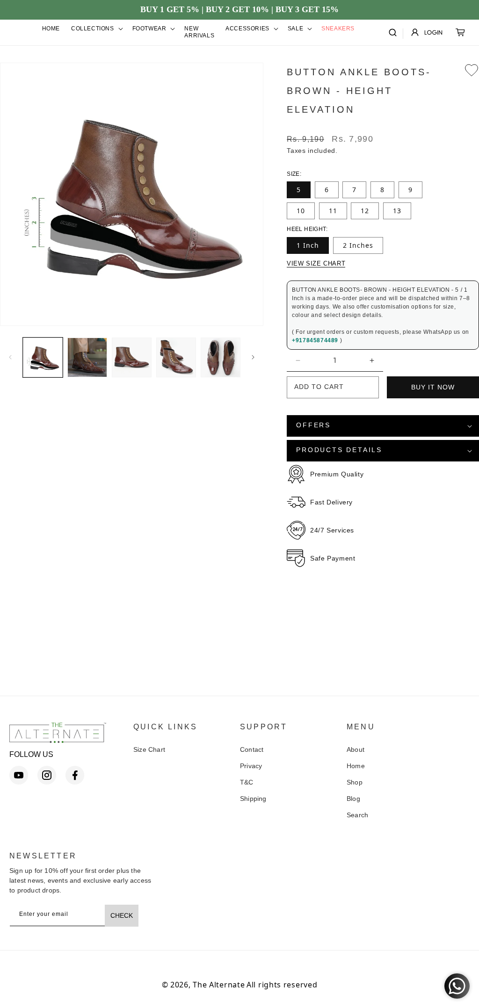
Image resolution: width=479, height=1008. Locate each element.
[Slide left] (10, 357)
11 (333, 210)
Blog (353, 798)
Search (357, 815)
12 (365, 210)
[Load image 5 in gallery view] (220, 357)
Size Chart (149, 749)
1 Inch (308, 245)
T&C (247, 782)
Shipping (253, 798)
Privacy (251, 766)
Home (356, 766)
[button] (96, 29)
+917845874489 (316, 340)
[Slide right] (253, 357)
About (355, 749)
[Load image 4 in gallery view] (176, 357)
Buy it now (433, 387)
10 (301, 210)
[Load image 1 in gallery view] (43, 357)
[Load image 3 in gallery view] (132, 357)
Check (121, 915)
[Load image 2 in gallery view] (87, 357)
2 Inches (358, 245)
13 (397, 210)
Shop (355, 782)
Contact (251, 749)
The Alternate (219, 984)
